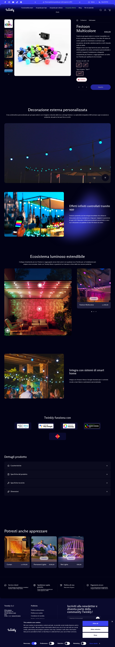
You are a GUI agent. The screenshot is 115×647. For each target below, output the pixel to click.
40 (85, 65)
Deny (95, 635)
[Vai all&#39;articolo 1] (8, 33)
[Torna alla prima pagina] (77, 20)
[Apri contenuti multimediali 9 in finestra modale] (42, 47)
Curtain (9, 564)
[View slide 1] (92, 312)
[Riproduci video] (57, 153)
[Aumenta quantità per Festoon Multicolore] (87, 87)
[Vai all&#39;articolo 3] (8, 53)
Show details (93, 643)
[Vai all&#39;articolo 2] (8, 43)
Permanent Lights (40, 564)
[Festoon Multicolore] (40, 285)
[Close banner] (112, 621)
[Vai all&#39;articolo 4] (8, 63)
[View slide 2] (94, 312)
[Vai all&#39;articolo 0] (8, 23)
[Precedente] (35, 2)
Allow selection (95, 629)
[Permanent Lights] (44, 549)
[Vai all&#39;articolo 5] (8, 73)
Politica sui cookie (37, 613)
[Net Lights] (7, 330)
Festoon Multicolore (86, 305)
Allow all (95, 623)
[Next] (80, 2)
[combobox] (92, 2)
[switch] (51, 643)
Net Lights (64, 564)
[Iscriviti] (98, 618)
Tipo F (80, 73)
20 (79, 65)
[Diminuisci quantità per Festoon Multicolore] (78, 87)
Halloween (92, 20)
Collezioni (83, 20)
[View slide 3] (96, 312)
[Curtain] (39, 309)
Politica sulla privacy (37, 610)
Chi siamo (8, 610)
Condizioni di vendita (37, 616)
